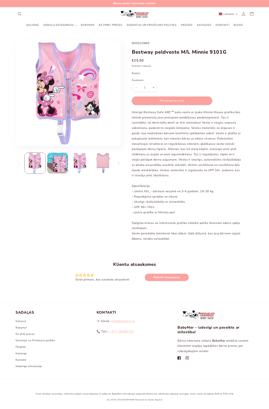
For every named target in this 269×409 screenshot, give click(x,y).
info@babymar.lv (123, 321)
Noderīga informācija (29, 366)
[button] (20, 14)
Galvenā (21, 321)
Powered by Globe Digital (148, 399)
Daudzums (138, 80)
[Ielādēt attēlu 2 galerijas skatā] (57, 163)
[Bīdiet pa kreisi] (20, 163)
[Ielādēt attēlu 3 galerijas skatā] (80, 163)
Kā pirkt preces (25, 334)
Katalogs (21, 353)
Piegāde (21, 347)
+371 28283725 (122, 332)
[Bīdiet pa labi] (119, 163)
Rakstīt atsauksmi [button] (167, 277)
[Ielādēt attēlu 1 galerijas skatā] (35, 163)
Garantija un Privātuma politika (35, 340)
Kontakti (21, 360)
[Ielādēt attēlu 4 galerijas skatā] (102, 163)
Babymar (21, 327)
